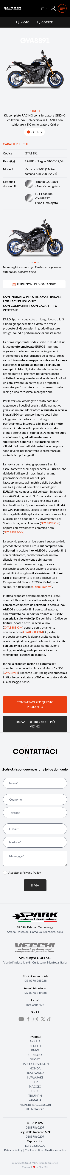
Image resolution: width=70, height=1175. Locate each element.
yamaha (35, 1100)
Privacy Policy (31, 872)
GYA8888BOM (33, 632)
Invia (35, 885)
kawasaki (35, 1077)
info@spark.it (35, 1004)
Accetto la (24, 872)
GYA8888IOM (13, 627)
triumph (35, 1095)
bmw (35, 1050)
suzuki (35, 1091)
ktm (35, 1082)
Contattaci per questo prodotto (35, 704)
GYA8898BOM (14, 532)
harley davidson (35, 1064)
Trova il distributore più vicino (35, 724)
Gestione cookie (55, 1150)
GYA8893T (43, 195)
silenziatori (35, 1109)
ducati (35, 1059)
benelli (35, 1045)
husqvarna (35, 1073)
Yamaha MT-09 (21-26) (40, 169)
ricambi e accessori (35, 1104)
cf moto (35, 1054)
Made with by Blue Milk (35, 1167)
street (35, 111)
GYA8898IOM (50, 523)
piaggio (35, 1086)
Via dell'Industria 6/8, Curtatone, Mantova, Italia (35, 962)
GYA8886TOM (42, 586)
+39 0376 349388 (35, 992)
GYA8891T (47, 181)
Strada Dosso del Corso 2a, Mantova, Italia (35, 932)
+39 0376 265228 (35, 980)
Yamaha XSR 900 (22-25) (41, 173)
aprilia (35, 1041)
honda (35, 1068)
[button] (35, 262)
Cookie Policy (34, 1150)
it (42, 8)
